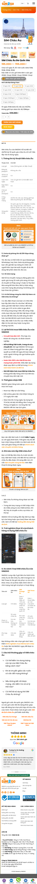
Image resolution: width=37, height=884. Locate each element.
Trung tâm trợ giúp (7, 823)
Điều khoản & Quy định (27, 810)
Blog (24, 791)
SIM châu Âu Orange (10, 717)
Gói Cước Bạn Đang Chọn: (11, 82)
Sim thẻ (16, 10)
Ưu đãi (24, 788)
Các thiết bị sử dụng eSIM (9, 820)
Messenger (26, 883)
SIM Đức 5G (27, 720)
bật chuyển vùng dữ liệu (15, 463)
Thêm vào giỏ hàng (12, 122)
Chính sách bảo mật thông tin (27, 822)
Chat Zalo (11, 883)
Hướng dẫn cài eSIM (7, 818)
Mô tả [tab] (4, 143)
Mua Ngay (8, 127)
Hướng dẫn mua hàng (8, 812)
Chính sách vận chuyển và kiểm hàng (28, 813)
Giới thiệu (25, 783)
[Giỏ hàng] (28, 3)
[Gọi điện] (18, 880)
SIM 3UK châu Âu (27, 717)
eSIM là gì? (5, 810)
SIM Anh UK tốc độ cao (9, 720)
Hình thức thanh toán (27, 825)
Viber (4, 883)
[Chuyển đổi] (3, 661)
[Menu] (33, 3)
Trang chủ (7, 10)
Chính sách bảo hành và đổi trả (28, 817)
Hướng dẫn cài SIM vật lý (9, 815)
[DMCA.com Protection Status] (29, 798)
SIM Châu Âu (26, 10)
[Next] (32, 33)
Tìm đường (33, 883)
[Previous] (5, 33)
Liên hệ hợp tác (27, 785)
